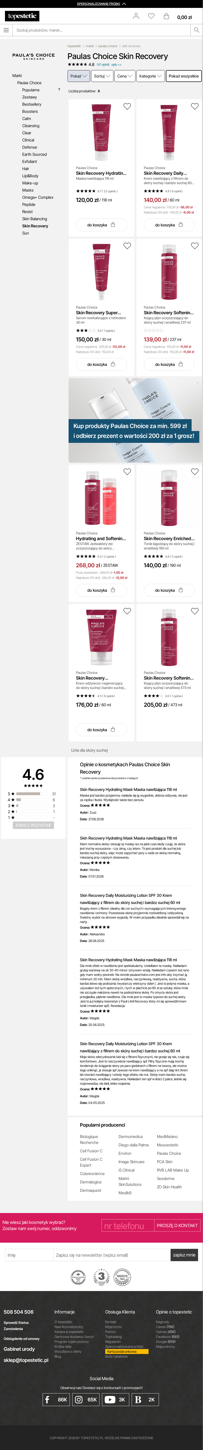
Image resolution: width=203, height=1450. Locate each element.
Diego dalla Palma (134, 1144)
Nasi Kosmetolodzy (68, 1327)
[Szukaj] (197, 30)
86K (62, 1400)
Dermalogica (90, 1181)
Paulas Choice (169, 1153)
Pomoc (110, 1332)
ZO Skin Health (169, 1186)
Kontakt (110, 1322)
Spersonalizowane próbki (124, 1346)
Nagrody (162, 1322)
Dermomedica (131, 1136)
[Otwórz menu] (6, 30)
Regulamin (113, 1341)
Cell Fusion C (91, 1150)
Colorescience (92, 1173)
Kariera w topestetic (69, 1332)
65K (92, 1400)
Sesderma (165, 1178)
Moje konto (113, 1327)
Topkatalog (113, 1336)
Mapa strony (165, 1346)
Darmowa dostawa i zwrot (74, 1336)
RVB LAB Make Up (173, 1170)
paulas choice (108, 46)
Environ (125, 1153)
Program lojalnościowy (71, 1341)
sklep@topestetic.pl (25, 1360)
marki (90, 46)
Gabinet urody (19, 1349)
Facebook (167, 1336)
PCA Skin (165, 1161)
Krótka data (62, 1346)
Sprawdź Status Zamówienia (16, 1325)
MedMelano (167, 1136)
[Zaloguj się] (138, 16)
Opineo (166, 1332)
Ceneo (165, 1327)
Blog (57, 1356)
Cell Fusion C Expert (91, 1162)
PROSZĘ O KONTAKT (177, 1225)
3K (122, 1400)
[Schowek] (153, 16)
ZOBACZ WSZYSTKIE (33, 825)
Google (166, 1341)
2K (152, 1400)
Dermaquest (90, 1190)
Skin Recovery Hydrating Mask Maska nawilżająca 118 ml (128, 789)
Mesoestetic (167, 1144)
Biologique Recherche (89, 1139)
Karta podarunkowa (121, 1351)
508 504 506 (18, 1312)
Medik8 (125, 1192)
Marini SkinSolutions (130, 1181)
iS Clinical (126, 1170)
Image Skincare (132, 1161)
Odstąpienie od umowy (22, 1338)
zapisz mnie (184, 1254)
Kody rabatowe (116, 1356)
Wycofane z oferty (67, 1351)
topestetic (74, 46)
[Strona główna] (22, 16)
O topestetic (63, 1322)
